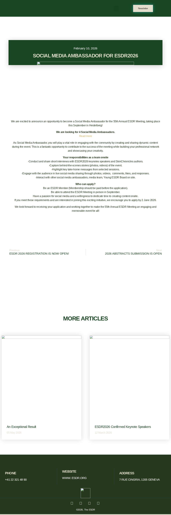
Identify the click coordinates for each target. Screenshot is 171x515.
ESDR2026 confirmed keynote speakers (123, 427)
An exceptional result (21, 427)
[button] (116, 8)
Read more (85, 136)
